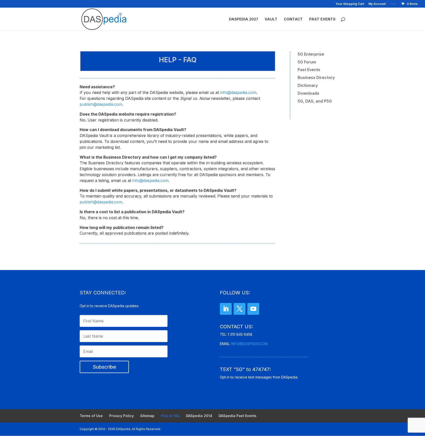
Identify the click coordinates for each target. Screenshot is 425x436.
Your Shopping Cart (349, 4)
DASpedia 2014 (199, 416)
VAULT (271, 19)
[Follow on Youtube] (253, 309)
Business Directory (316, 77)
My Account (377, 4)
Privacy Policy (121, 416)
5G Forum (307, 62)
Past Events (309, 69)
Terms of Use (91, 416)
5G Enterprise (311, 54)
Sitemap (147, 416)
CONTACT (293, 19)
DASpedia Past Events (238, 416)
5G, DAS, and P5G (315, 101)
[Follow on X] (239, 309)
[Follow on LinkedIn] (226, 309)
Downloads (308, 93)
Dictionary (308, 85)
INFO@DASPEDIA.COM (249, 344)
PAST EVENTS (322, 19)
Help (393, 4)
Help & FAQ (170, 416)
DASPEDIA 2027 (243, 19)
